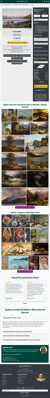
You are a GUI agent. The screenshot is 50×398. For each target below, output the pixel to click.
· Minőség (19, 378)
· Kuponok (19, 381)
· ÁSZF (3, 378)
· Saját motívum (20, 375)
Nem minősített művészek (16, 4)
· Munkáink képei (21, 380)
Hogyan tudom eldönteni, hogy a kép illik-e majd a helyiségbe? (17, 331)
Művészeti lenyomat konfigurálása (18, 42)
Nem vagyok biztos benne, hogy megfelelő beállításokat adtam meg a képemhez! (21, 340)
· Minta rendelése (21, 383)
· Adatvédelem (4, 380)
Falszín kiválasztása (17, 58)
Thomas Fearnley (25, 4)
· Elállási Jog (4, 381)
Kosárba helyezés (42, 86)
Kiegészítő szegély (37, 18)
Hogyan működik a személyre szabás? (12, 318)
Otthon (2, 4)
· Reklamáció (4, 383)
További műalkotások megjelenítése (25, 271)
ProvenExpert (12, 298)
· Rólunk (3, 384)
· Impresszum (4, 377)
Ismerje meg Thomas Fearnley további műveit (25, 207)
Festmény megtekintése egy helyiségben (17, 61)
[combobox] (41, 20)
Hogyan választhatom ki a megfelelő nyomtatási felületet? (16, 335)
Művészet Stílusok (8, 4)
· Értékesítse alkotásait (22, 377)
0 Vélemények (19, 63)
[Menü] (1, 1)
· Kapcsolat (4, 375)
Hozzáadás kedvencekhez (24, 55)
